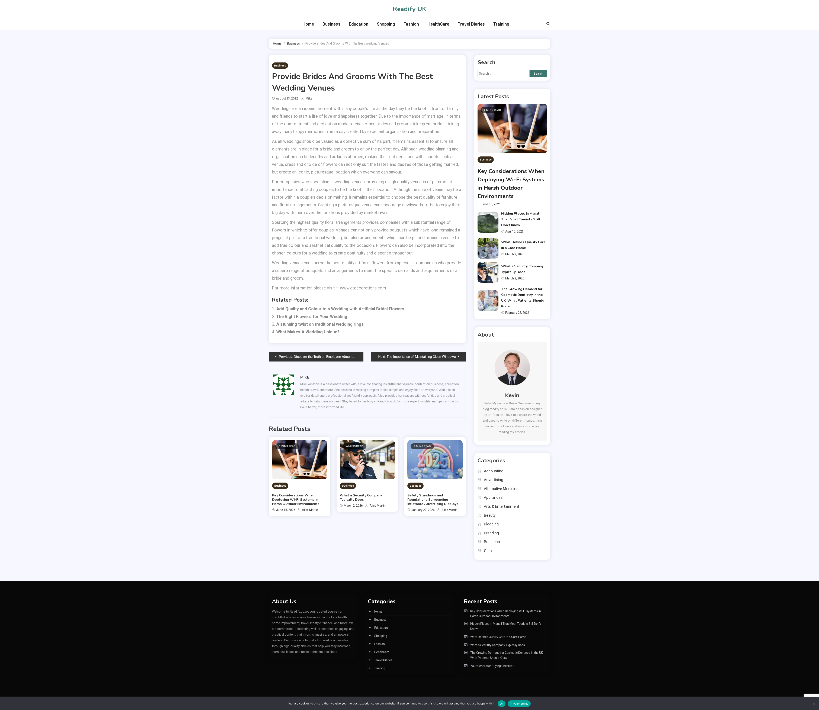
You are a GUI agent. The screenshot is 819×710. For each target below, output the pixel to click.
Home (308, 24)
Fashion (411, 24)
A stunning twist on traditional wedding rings (320, 324)
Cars (488, 550)
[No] (814, 703)
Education (358, 24)
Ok (502, 703)
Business (331, 24)
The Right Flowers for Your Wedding (311, 316)
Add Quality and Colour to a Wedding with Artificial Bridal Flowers (340, 308)
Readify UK (409, 9)
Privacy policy (519, 703)
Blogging (491, 524)
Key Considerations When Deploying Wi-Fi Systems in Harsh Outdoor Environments (295, 499)
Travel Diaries (471, 24)
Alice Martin (310, 510)
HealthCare (438, 24)
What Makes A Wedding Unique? (308, 331)
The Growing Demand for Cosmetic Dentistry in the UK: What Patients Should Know (506, 655)
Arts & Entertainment (501, 506)
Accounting (493, 471)
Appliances (493, 497)
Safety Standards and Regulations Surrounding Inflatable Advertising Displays (432, 499)
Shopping (386, 24)
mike (309, 98)
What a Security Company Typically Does (361, 497)
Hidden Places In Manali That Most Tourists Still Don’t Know (520, 219)
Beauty (490, 515)
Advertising (493, 479)
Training (501, 24)
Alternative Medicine (501, 488)
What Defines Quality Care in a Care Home (498, 637)
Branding (491, 533)
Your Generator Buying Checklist (492, 666)
